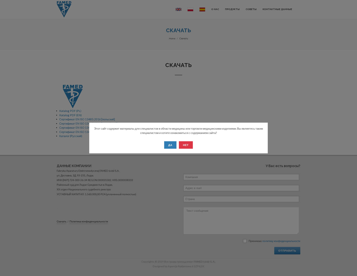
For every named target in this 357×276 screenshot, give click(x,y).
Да (170, 145)
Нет (186, 145)
